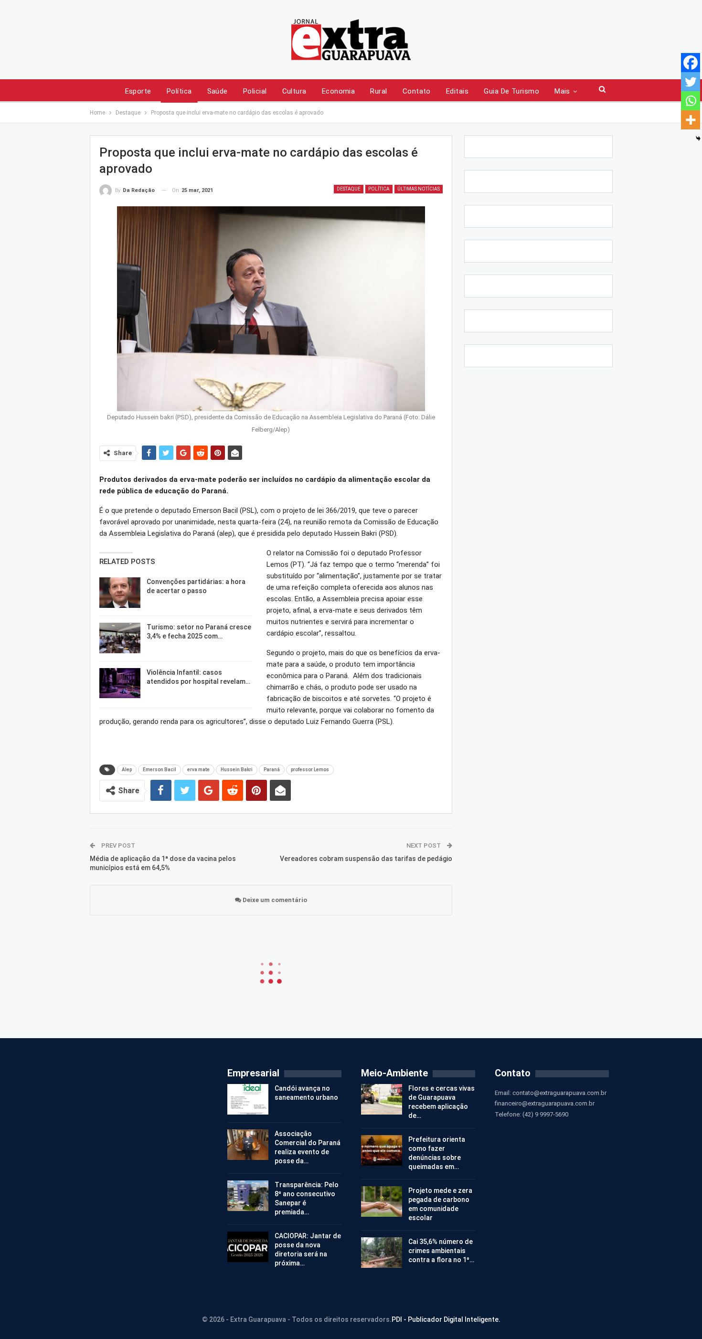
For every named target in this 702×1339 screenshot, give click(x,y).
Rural (378, 91)
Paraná (272, 769)
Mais (562, 91)
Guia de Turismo (511, 91)
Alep (127, 769)
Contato (417, 91)
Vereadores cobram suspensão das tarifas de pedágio (366, 858)
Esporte (138, 91)
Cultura (294, 91)
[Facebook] (690, 62)
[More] (690, 119)
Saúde (217, 91)
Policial (255, 91)
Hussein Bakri (237, 769)
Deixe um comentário (274, 899)
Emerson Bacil (159, 769)
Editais (457, 91)
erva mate (198, 769)
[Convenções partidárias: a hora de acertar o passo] (119, 592)
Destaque (349, 188)
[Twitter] (690, 81)
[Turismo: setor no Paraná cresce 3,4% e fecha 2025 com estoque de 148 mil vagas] (119, 638)
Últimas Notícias (418, 188)
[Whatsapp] (690, 100)
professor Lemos (310, 769)
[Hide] (698, 138)
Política (179, 91)
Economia (338, 91)
